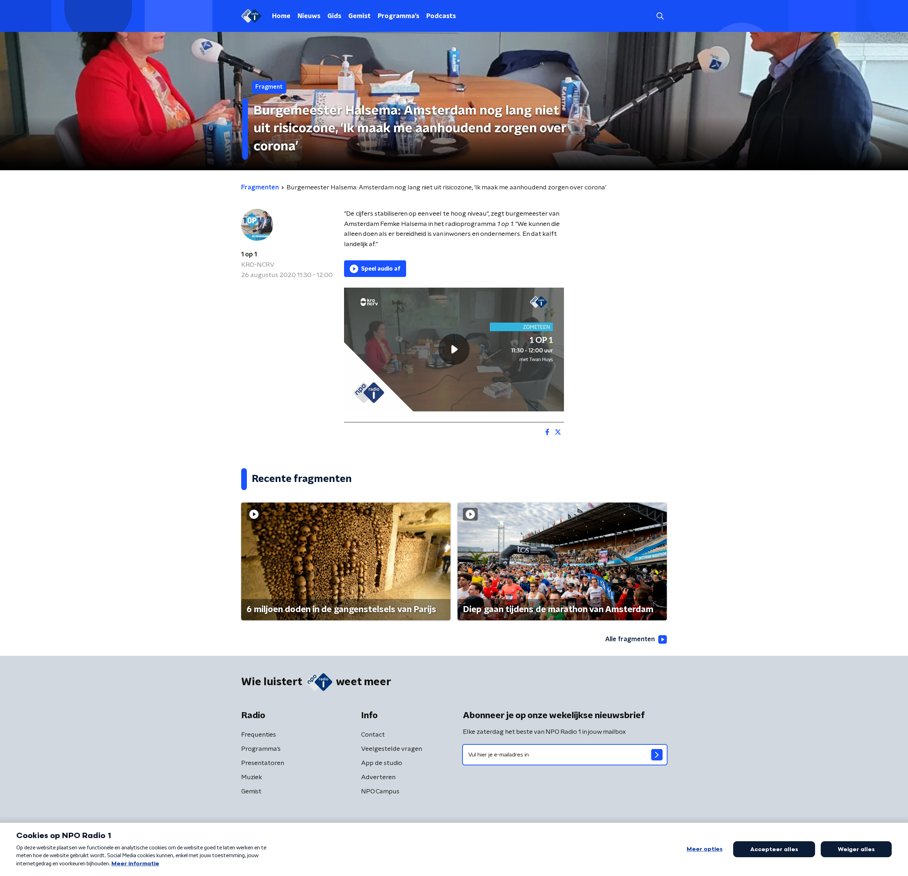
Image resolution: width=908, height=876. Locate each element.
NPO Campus (380, 791)
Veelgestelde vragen (391, 749)
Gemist (359, 16)
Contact (373, 735)
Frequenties (258, 735)
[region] (454, 349)
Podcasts (441, 16)
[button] (660, 16)
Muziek (251, 777)
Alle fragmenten (630, 639)
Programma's (398, 16)
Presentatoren (262, 763)
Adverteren (378, 777)
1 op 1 (249, 254)
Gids (334, 16)
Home (281, 16)
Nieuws (309, 16)
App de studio (381, 763)
